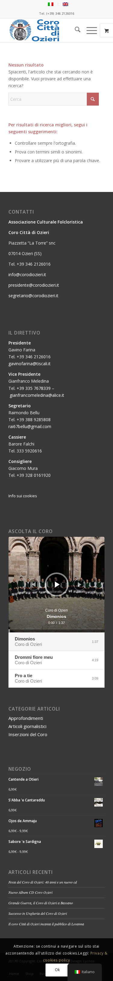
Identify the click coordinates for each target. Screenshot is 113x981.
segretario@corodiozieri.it (33, 295)
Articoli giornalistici (27, 726)
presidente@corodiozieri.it (33, 285)
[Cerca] (74, 30)
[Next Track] (79, 584)
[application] (56, 585)
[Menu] (88, 30)
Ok (57, 969)
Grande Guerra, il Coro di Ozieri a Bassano (40, 902)
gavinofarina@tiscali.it (29, 363)
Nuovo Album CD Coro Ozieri (30, 892)
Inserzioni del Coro (27, 734)
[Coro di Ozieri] (46, 30)
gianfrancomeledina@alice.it (37, 395)
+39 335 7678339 (34, 388)
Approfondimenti (25, 718)
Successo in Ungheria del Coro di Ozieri (37, 913)
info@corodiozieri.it (27, 274)
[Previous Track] (34, 584)
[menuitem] (50, 4)
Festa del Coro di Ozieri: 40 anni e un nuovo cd (42, 882)
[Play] (57, 585)
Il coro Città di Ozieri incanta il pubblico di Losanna (46, 923)
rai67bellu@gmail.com (29, 426)
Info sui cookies (22, 495)
